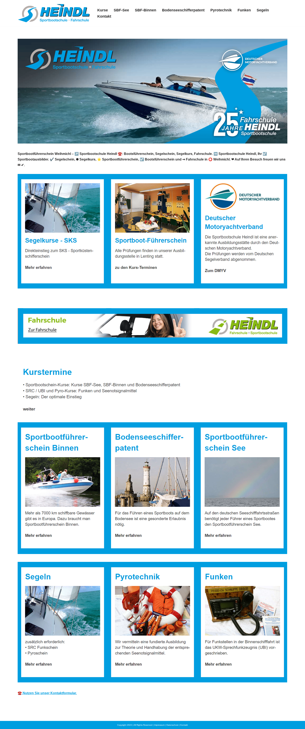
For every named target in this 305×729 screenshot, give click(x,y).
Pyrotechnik (221, 10)
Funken (244, 10)
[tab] (39, 355)
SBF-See (121, 10)
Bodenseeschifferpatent (183, 10)
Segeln (263, 10)
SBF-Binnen (145, 10)
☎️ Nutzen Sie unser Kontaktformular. (47, 693)
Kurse (102, 10)
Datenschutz (172, 725)
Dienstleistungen (81, 355)
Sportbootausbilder (39, 355)
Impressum (159, 725)
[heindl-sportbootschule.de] (54, 13)
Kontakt (104, 16)
